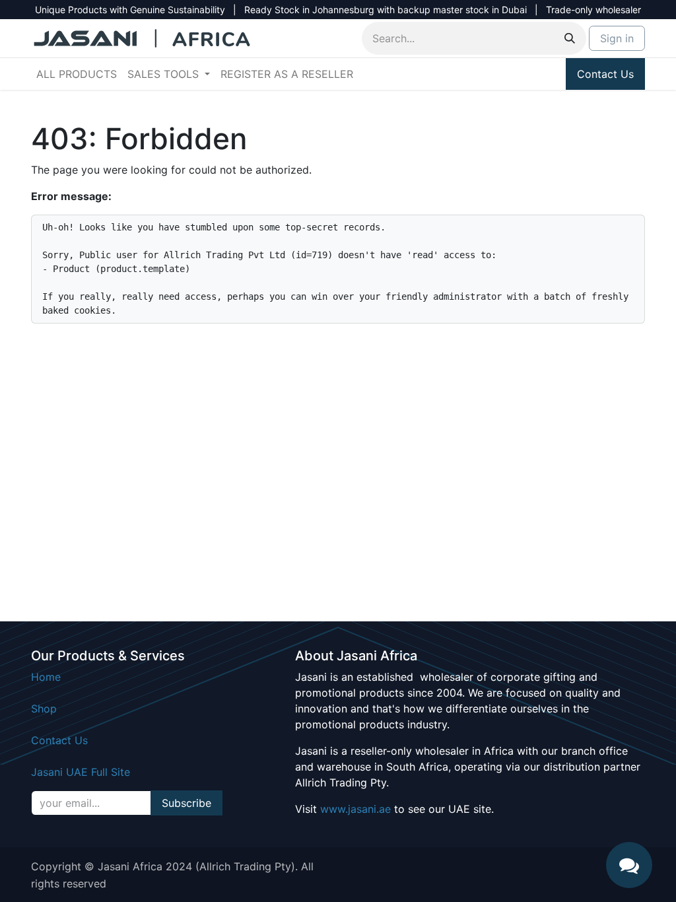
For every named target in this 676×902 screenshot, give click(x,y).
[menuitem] (76, 74)
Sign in (617, 38)
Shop (44, 708)
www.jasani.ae (355, 808)
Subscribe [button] (186, 803)
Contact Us (605, 74)
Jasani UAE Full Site (80, 772)
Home (46, 676)
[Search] (569, 38)
